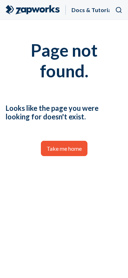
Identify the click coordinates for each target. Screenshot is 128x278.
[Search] (118, 10)
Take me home (64, 148)
